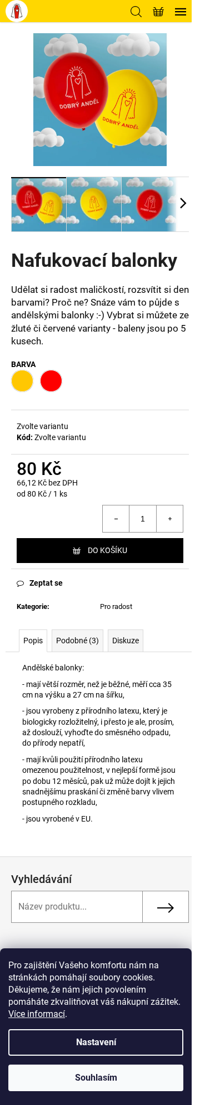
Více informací (36, 1014)
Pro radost (116, 606)
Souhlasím (96, 1077)
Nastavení (96, 1042)
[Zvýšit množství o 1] (169, 518)
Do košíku (107, 550)
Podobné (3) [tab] (77, 640)
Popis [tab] (33, 640)
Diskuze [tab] (125, 640)
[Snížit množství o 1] (116, 518)
